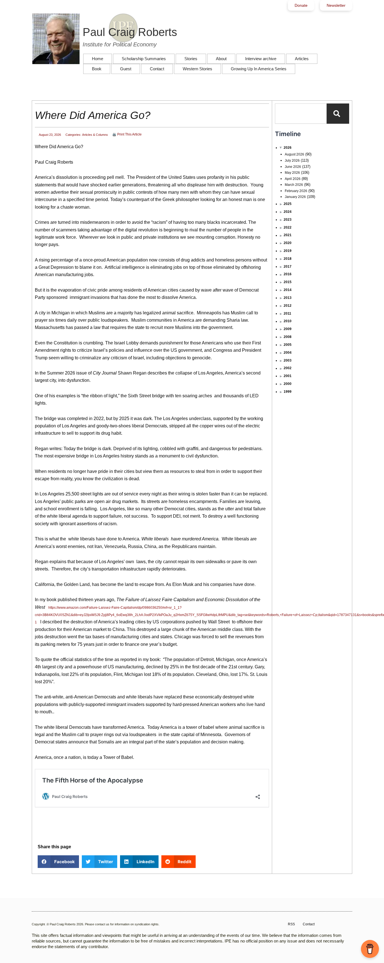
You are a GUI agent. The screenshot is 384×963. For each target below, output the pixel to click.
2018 (288, 259)
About (221, 58)
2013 (288, 298)
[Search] (338, 113)
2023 (288, 220)
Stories (190, 58)
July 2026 (292, 161)
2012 (288, 306)
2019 (288, 251)
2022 (288, 227)
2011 (287, 313)
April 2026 (293, 179)
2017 (288, 267)
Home (97, 58)
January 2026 (295, 197)
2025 (288, 204)
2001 (288, 376)
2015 (288, 282)
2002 (288, 368)
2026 (288, 148)
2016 (288, 274)
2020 (288, 243)
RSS (291, 924)
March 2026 (294, 185)
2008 (288, 337)
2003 (288, 360)
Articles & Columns (95, 134)
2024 (288, 212)
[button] (58, 861)
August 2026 (294, 154)
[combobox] (301, 113)
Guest (125, 68)
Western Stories (197, 68)
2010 (288, 321)
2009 (288, 329)
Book (96, 68)
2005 (288, 345)
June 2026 (293, 167)
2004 (288, 353)
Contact (157, 68)
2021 (288, 235)
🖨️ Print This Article (127, 134)
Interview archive (260, 58)
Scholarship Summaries (144, 58)
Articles (302, 58)
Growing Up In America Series (258, 68)
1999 (288, 392)
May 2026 (292, 173)
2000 (288, 384)
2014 (288, 290)
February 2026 (296, 191)
